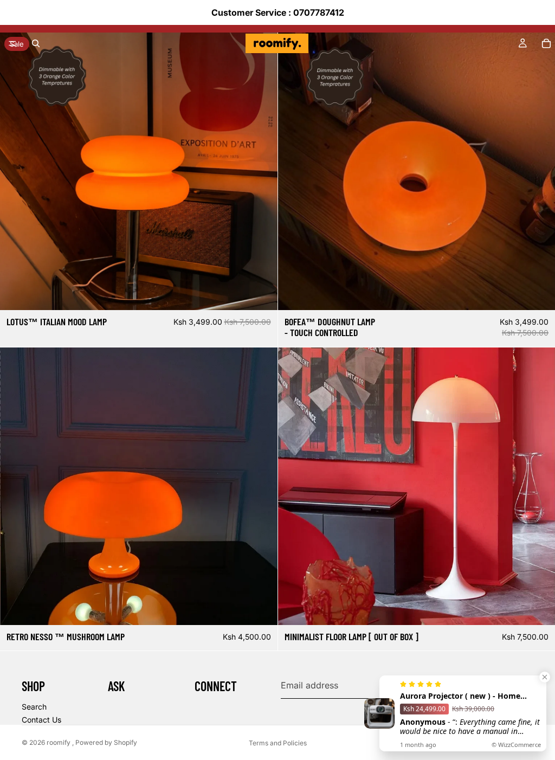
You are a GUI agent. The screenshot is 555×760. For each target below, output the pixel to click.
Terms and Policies (278, 743)
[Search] (36, 43)
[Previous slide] (294, 171)
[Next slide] (538, 171)
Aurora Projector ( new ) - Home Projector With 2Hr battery (460, 696)
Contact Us (41, 719)
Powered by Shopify (106, 742)
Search (34, 706)
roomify (59, 742)
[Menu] (12, 43)
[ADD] (260, 293)
